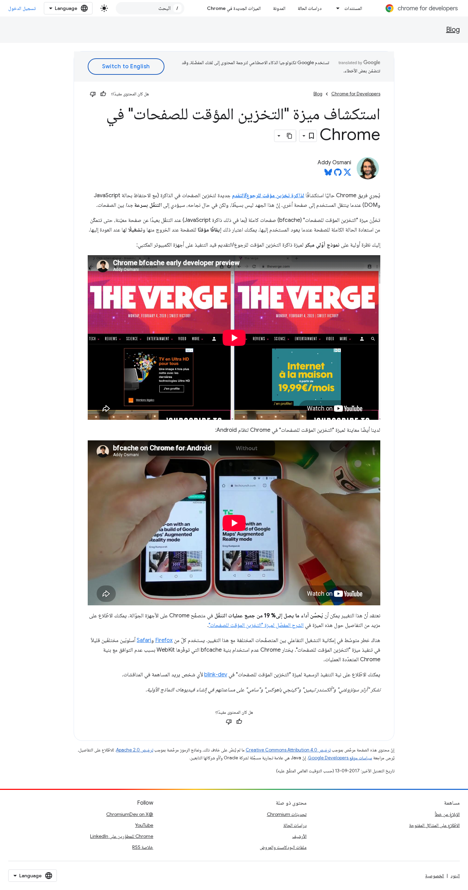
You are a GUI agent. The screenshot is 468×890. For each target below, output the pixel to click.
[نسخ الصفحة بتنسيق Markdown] (290, 136)
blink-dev (215, 674)
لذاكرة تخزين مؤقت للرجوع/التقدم (268, 195)
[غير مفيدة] (93, 94)
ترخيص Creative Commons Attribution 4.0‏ (288, 750)
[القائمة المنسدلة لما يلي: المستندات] (336, 8)
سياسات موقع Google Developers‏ (340, 758)
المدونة (279, 8)
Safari (144, 640)
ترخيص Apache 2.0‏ (134, 750)
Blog (453, 29)
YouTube (144, 825)
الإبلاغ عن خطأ (447, 814)
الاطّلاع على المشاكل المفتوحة (434, 825)
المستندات (353, 8)
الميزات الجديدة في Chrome (234, 8)
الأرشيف (299, 836)
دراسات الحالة (310, 8)
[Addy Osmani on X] (347, 174)
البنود (455, 875)
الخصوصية (434, 875)
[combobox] (150, 8)
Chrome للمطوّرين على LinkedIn (121, 836)
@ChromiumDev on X (129, 814)
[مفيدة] (103, 94)
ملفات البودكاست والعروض (283, 847)
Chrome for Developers (355, 94)
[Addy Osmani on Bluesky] (328, 174)
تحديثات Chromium (287, 814)
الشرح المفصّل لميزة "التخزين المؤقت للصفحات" (256, 625)
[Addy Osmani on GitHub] (338, 174)
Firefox (164, 640)
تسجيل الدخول (22, 8)
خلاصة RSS (142, 847)
